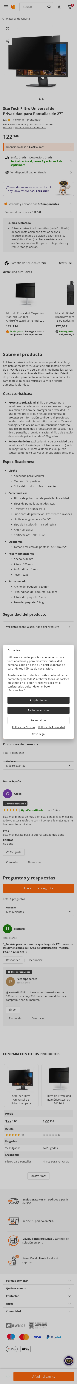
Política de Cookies (23, 727)
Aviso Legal (38, 734)
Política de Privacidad (51, 727)
